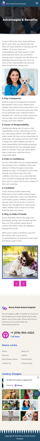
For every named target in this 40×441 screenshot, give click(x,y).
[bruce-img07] (29, 420)
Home (4, 351)
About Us (25, 351)
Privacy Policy (26, 363)
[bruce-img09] (29, 409)
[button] (36, 393)
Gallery (24, 355)
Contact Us (6, 363)
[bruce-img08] (10, 420)
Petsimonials (26, 359)
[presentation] (16, 283)
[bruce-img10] (10, 409)
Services (5, 355)
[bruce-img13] (10, 398)
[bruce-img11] (29, 398)
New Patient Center (10, 359)
